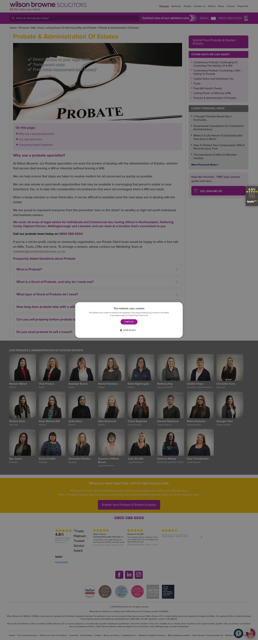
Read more (143, 315)
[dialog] (129, 320)
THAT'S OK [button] (129, 322)
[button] (129, 330)
